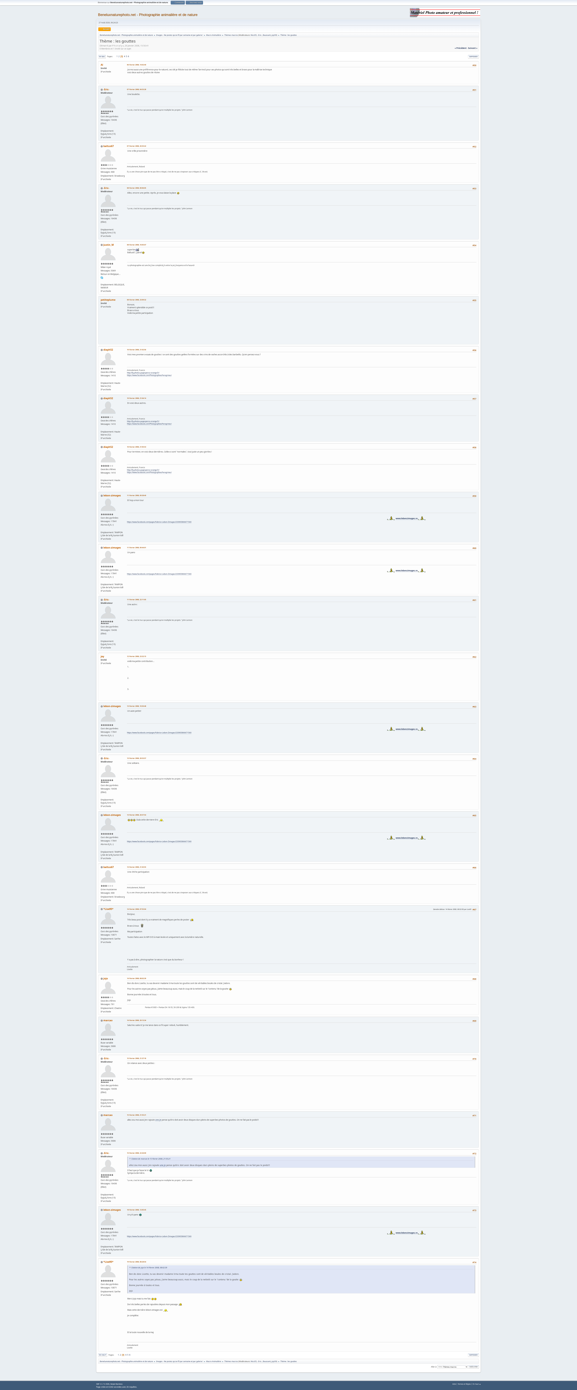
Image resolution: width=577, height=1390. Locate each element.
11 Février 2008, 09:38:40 (136, 495)
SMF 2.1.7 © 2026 (102, 1384)
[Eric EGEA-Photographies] (102, 127)
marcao (108, 1020)
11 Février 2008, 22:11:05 (136, 599)
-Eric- (260, 35)
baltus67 (108, 146)
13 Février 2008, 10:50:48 (136, 706)
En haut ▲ (477, 1384)
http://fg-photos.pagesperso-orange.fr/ (143, 372)
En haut (102, 1355)
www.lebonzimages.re (304, 518)
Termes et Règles (464, 1384)
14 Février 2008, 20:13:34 (136, 1020)
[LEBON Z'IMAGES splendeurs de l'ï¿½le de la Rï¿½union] (102, 528)
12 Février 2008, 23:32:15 (136, 656)
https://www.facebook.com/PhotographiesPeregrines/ (149, 375)
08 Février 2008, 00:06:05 (136, 188)
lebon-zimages (112, 495)
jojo (105, 978)
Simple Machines (116, 1384)
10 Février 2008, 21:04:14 (136, 398)
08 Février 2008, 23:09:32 (136, 300)
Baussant (267, 35)
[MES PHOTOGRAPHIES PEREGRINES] (102, 379)
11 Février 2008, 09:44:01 (136, 547)
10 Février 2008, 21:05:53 (136, 447)
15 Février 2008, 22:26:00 (136, 1153)
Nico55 (254, 35)
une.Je (158, 1119)
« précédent (461, 48)
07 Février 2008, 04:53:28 (136, 89)
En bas (102, 56)
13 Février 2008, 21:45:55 (136, 867)
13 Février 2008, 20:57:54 (136, 815)
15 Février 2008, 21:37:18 (136, 1058)
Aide (454, 1384)
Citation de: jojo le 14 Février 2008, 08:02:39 (149, 1267)
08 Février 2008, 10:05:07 (136, 245)
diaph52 (108, 349)
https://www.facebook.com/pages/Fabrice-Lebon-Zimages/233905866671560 (159, 522)
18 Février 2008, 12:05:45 (136, 1210)
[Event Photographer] (102, 281)
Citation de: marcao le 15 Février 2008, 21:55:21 (151, 1159)
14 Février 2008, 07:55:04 (136, 909)
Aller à (433, 1366)
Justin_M (108, 244)
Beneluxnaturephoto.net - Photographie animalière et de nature (147, 15)
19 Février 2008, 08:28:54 (136, 1262)
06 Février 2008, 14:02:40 (136, 65)
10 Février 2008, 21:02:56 (136, 349)
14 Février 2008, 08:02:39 (136, 978)
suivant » (472, 48)
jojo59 (274, 35)
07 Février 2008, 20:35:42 (136, 146)
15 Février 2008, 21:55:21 (136, 1115)
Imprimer (473, 56)
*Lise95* (108, 909)
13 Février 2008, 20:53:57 (136, 758)
